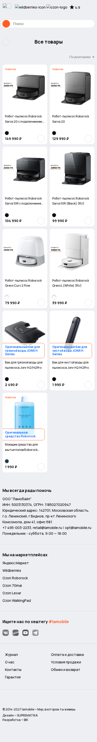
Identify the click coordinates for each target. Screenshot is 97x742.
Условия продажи (66, 662)
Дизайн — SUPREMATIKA (20, 715)
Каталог (6, 24)
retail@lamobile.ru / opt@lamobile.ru (62, 527)
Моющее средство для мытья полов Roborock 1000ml (21, 447)
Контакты (13, 669)
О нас (9, 662)
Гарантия (13, 677)
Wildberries (11, 570)
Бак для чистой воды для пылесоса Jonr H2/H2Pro (70, 364)
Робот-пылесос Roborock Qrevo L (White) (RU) (70, 283)
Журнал (11, 654)
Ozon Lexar (11, 593)
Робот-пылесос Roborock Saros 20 (70, 118)
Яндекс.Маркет (15, 563)
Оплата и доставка (67, 654)
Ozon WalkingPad (16, 600)
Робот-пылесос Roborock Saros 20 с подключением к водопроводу (24, 119)
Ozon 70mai (12, 585)
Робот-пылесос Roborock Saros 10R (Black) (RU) (70, 201)
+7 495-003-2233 (16, 527)
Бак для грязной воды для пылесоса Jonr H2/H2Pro (24, 364)
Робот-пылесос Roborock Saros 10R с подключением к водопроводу (24, 201)
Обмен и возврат (65, 669)
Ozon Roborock (15, 578)
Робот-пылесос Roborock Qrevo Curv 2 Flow (23, 283)
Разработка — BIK (15, 720)
